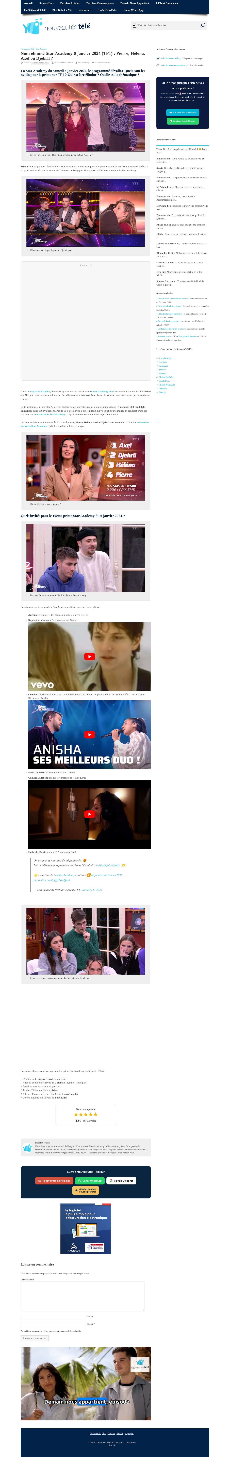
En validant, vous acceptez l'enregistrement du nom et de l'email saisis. (51, 1331)
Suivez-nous (46, 3)
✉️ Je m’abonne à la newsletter (182, 112)
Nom (90, 1316)
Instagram (163, 366)
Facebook (163, 362)
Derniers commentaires (100, 3)
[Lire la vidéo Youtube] (89, 656)
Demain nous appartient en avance (173, 299)
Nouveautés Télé (27, 49)
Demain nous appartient (134, 3)
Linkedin (163, 389)
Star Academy (41, 49)
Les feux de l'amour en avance (171, 329)
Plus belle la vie (62, 10)
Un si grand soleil (34, 10)
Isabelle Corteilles (65, 63)
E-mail (91, 1324)
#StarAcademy (66, 875)
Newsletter (84, 10)
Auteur (120, 1433)
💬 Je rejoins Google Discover (183, 121)
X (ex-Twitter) (165, 358)
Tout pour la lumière (187, 336)
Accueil (28, 3)
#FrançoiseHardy (109, 865)
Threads (162, 370)
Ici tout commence (167, 3)
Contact (111, 1433)
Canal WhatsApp (133, 10)
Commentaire (27, 1279)
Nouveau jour (164, 336)
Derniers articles (69, 3)
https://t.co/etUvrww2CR (106, 875)
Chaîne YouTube (107, 10)
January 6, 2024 (92, 890)
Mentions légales (98, 1433)
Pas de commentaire (102, 63)
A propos (129, 1433)
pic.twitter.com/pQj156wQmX (52, 880)
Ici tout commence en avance (170, 314)
